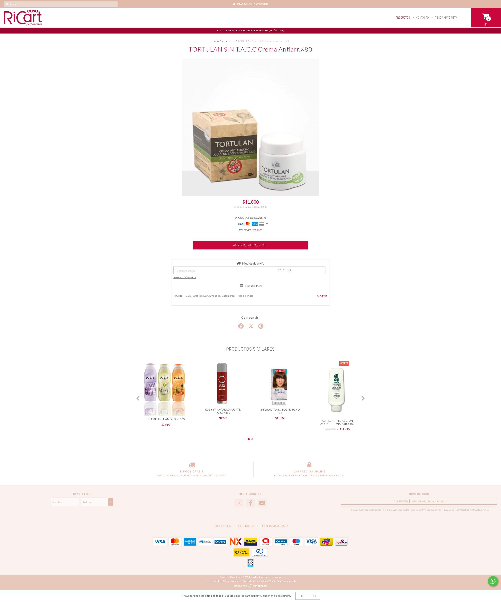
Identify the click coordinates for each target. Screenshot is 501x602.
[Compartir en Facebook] (241, 326)
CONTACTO (422, 17)
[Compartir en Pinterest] (260, 326)
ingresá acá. (263, 581)
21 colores (279, 403)
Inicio (215, 41)
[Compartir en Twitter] (251, 326)
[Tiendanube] (250, 587)
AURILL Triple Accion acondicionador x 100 (337, 422)
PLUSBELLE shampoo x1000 (166, 419)
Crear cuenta (244, 4)
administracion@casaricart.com (428, 501)
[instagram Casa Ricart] (238, 503)
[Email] (262, 503)
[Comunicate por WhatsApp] (493, 581)
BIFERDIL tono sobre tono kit (280, 411)
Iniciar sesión (260, 4)
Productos (228, 41)
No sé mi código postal (184, 277)
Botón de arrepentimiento (283, 581)
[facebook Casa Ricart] (250, 503)
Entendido (308, 595)
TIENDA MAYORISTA (445, 17)
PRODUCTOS (403, 17)
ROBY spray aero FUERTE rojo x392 (223, 411)
